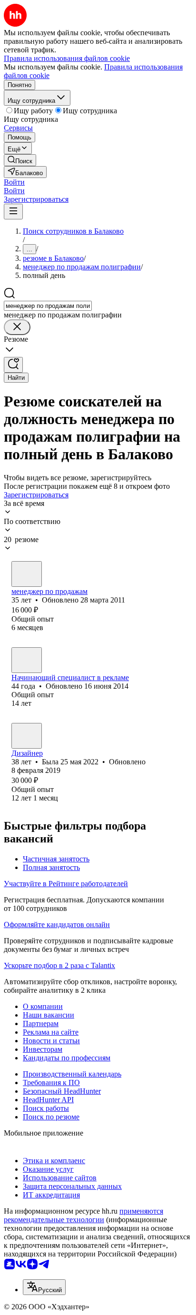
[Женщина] (26, 574)
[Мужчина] (26, 660)
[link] (20, 160)
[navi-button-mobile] (13, 211)
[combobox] (48, 306)
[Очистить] (17, 327)
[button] (14, 182)
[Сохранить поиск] (13, 365)
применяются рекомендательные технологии (83, 1215)
